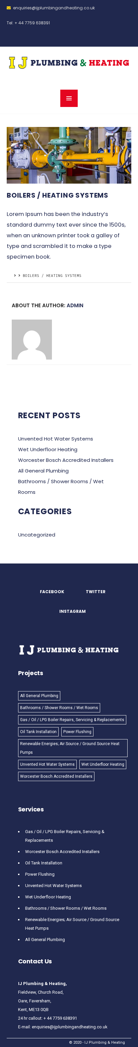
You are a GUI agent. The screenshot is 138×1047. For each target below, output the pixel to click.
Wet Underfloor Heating (47, 449)
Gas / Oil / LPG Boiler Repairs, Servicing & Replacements (72, 719)
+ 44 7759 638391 (32, 23)
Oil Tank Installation (38, 731)
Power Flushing (77, 731)
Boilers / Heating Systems (58, 195)
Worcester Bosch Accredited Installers (66, 460)
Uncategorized (36, 534)
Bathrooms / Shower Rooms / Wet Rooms (59, 707)
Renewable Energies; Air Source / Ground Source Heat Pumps (70, 748)
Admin (75, 305)
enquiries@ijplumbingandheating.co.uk (54, 8)
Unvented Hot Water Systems (55, 438)
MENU (69, 98)
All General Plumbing (43, 470)
